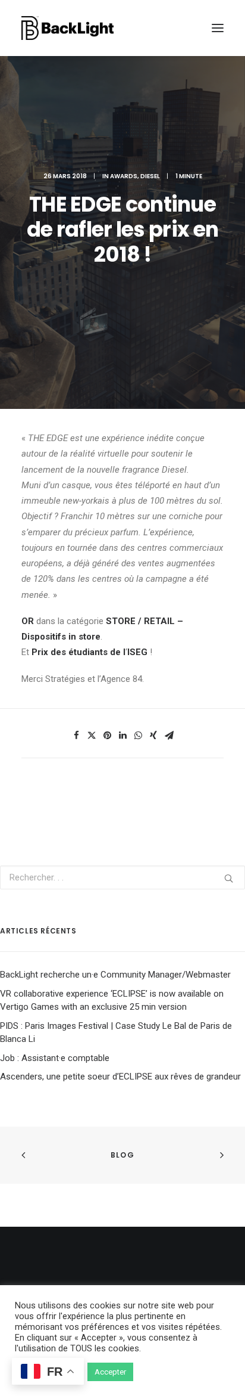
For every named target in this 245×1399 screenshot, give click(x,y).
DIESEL (150, 176)
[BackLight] (67, 28)
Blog (122, 1155)
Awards (123, 176)
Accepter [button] (110, 1371)
